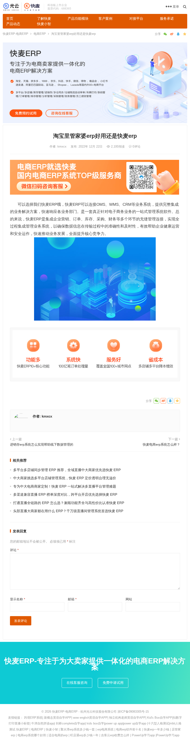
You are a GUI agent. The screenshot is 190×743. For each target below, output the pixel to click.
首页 (9, 18)
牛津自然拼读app (42, 723)
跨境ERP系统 (33, 717)
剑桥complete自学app (70, 723)
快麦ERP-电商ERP (15, 33)
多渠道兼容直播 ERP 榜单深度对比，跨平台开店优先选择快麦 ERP (65, 494)
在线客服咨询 (76, 683)
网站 (129, 599)
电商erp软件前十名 (128, 729)
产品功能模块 (78, 18)
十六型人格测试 (158, 723)
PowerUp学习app (143, 735)
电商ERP (40, 33)
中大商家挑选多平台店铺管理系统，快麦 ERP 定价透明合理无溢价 (64, 478)
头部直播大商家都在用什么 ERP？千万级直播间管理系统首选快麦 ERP (68, 511)
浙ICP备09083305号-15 (133, 711)
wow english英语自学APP (90, 717)
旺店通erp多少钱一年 (84, 735)
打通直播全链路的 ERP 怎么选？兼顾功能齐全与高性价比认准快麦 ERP (68, 503)
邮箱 (72, 599)
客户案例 (105, 18)
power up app (114, 723)
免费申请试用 (113, 683)
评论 (14, 550)
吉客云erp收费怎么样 (115, 735)
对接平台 (136, 18)
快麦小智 (44, 24)
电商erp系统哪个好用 (32, 735)
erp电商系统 (105, 729)
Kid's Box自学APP (159, 717)
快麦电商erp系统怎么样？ (161, 444)
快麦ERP (22, 729)
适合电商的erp (58, 735)
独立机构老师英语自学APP (127, 717)
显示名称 (17, 599)
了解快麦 (44, 18)
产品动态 (13, 24)
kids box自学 (95, 723)
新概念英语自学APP (57, 717)
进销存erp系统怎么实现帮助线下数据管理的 (41, 444)
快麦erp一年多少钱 (156, 729)
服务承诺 (167, 18)
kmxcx (62, 146)
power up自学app (134, 723)
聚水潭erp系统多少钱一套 (77, 729)
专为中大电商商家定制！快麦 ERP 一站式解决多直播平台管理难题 (64, 486)
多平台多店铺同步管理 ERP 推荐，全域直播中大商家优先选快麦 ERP (67, 470)
